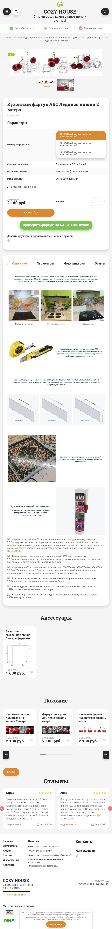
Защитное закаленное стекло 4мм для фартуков (18, 635)
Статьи (7, 855)
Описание (19, 263)
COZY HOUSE (60, 11)
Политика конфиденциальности (92, 884)
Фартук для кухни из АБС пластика (44, 846)
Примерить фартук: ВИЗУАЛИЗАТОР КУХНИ (56, 225)
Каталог (7, 11)
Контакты (9, 864)
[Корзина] (105, 11)
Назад (11, 772)
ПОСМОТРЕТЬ (14, 551)
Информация (11, 860)
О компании (10, 845)
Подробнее (12, 824)
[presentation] (2, 808)
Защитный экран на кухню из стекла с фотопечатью (45, 861)
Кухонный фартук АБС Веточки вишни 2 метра (92, 718)
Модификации (74, 263)
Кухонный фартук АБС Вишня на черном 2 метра (17, 718)
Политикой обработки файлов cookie (62, 919)
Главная (8, 841)
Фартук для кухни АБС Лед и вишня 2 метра (54, 718)
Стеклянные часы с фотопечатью (43, 866)
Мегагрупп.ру (102, 880)
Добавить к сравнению (23, 186)
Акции (7, 850)
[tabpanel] (19, 652)
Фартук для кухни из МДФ (40, 851)
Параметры (45, 263)
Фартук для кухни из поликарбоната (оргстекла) (50, 855)
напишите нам (16, 894)
